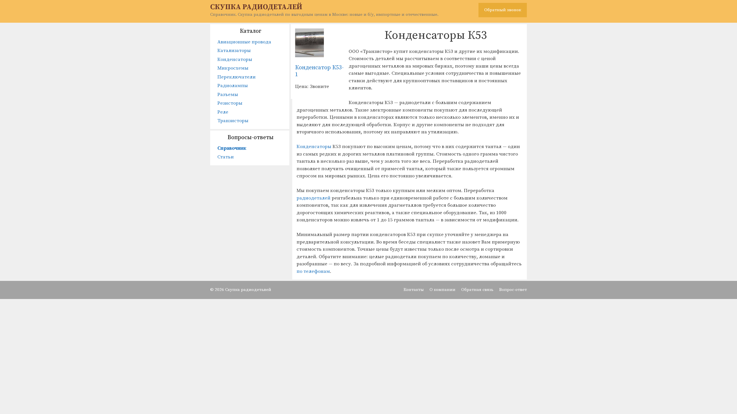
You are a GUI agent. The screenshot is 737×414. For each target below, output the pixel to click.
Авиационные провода (244, 42)
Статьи (225, 157)
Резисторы (229, 103)
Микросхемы (232, 68)
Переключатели (236, 77)
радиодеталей (314, 198)
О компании (442, 289)
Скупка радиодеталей (256, 7)
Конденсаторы (315, 146)
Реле (222, 112)
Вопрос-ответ (513, 289)
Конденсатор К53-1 (319, 71)
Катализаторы (234, 50)
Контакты (414, 289)
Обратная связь (477, 289)
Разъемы (227, 94)
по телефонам (313, 271)
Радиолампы (232, 86)
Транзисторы (232, 121)
